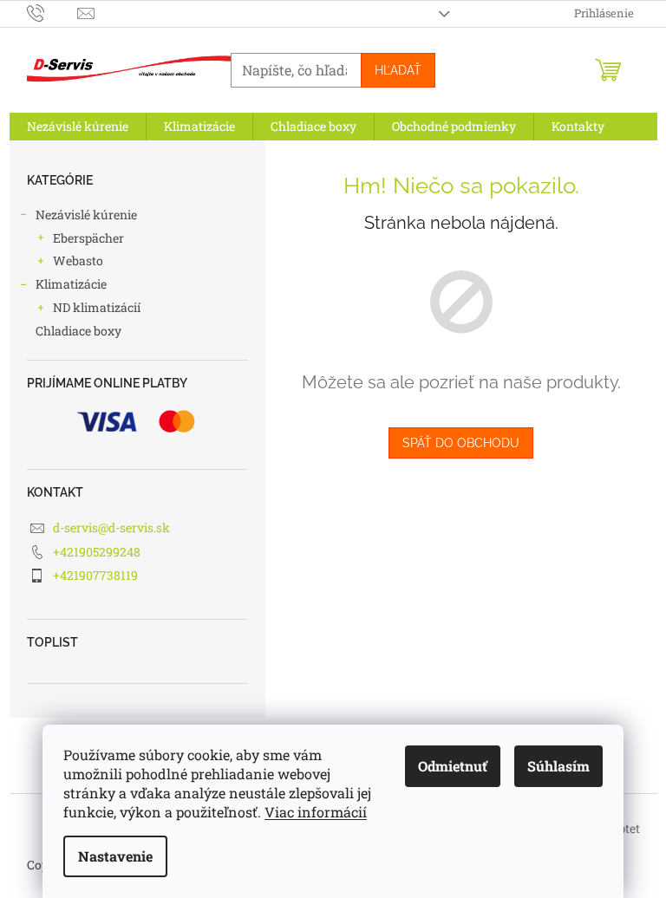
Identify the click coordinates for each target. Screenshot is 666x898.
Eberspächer (88, 238)
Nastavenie (115, 856)
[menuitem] (78, 126)
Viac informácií (315, 812)
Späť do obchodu (460, 443)
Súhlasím (558, 766)
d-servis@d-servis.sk (111, 527)
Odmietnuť (452, 766)
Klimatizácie (71, 284)
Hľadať (398, 70)
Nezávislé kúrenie (86, 214)
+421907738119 (95, 575)
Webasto (78, 260)
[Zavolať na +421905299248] (52, 12)
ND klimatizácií (96, 307)
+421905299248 (96, 551)
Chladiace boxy (78, 330)
